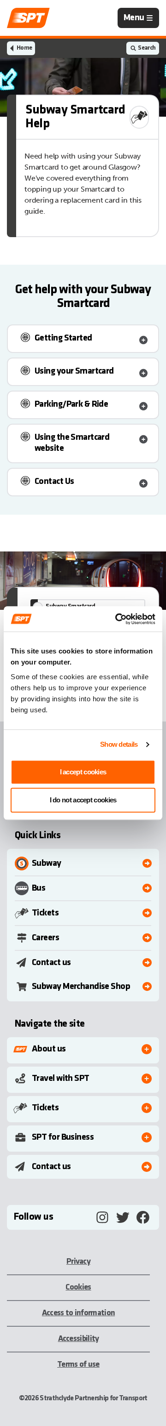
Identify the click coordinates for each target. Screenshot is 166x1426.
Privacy (78, 1261)
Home (24, 48)
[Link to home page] (28, 18)
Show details (119, 744)
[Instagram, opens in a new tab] (102, 1217)
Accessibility (78, 1339)
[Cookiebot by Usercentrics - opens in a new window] (117, 619)
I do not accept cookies (83, 800)
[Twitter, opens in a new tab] (122, 1217)
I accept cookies (83, 772)
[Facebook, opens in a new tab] (143, 1217)
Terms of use (78, 1364)
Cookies (78, 1287)
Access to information (78, 1313)
